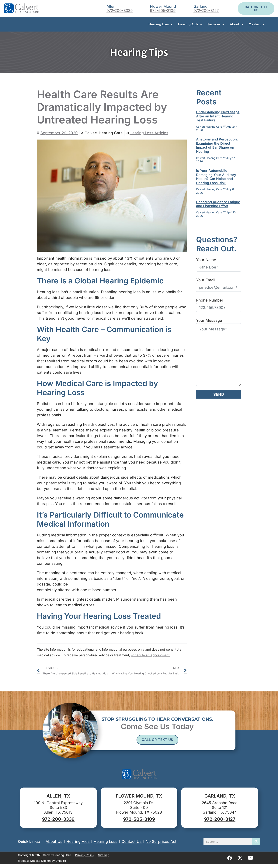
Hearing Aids (188, 24)
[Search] (256, 841)
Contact (255, 24)
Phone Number (209, 300)
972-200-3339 (119, 10)
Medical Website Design (34, 860)
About (234, 24)
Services (213, 24)
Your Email (205, 280)
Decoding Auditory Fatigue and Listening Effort (218, 204)
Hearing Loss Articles (149, 133)
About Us (54, 841)
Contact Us (131, 841)
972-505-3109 (162, 10)
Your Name (206, 260)
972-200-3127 (206, 10)
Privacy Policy (84, 855)
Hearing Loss (158, 24)
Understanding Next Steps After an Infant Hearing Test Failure (217, 116)
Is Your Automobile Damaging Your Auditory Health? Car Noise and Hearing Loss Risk (216, 177)
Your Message (209, 320)
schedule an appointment (150, 655)
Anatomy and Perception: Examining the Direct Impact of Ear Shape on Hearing (217, 145)
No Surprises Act (161, 841)
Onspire (60, 860)
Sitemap (103, 855)
